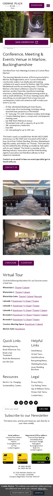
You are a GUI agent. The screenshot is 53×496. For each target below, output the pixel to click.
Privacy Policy (37, 382)
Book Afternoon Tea (11, 350)
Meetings (10, 48)
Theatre (18, 288)
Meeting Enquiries (10, 347)
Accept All (39, 493)
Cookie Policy (37, 396)
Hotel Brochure (37, 358)
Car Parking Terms (38, 386)
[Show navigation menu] (48, 5)
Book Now (36, 5)
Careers (18, 386)
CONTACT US (11, 168)
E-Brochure (10, 263)
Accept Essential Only (20, 493)
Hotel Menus (36, 351)
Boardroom (17, 301)
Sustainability (8, 386)
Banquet (38, 297)
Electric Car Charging (11, 382)
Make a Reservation (25, 42)
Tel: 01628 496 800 (24, 467)
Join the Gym (8, 362)
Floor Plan (26, 263)
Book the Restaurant (11, 359)
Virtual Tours (36, 354)
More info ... (43, 489)
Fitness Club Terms (39, 392)
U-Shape (27, 301)
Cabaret (26, 288)
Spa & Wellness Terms (40, 389)
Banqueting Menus (39, 361)
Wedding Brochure (39, 364)
